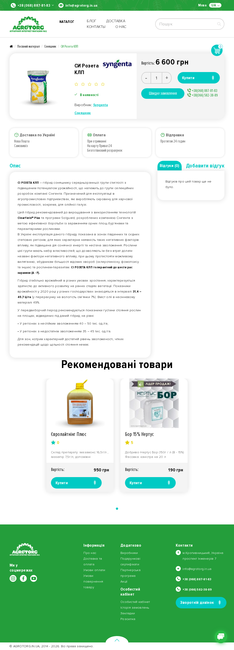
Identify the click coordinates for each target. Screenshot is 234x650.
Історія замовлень (134, 608)
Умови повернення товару (93, 581)
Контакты (96, 26)
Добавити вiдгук (205, 165)
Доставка (115, 21)
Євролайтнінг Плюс (68, 434)
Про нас (89, 553)
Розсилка (127, 619)
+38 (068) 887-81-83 (34, 5)
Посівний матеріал (28, 46)
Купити (62, 482)
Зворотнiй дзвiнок (197, 602)
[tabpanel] (80, 435)
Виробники (129, 553)
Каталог (66, 24)
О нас (121, 26)
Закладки (127, 613)
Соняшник (50, 46)
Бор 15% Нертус (139, 434)
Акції (123, 581)
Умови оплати (94, 570)
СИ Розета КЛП (69, 46)
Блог (91, 21)
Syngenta (100, 105)
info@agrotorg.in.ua (81, 5)
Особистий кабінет (135, 602)
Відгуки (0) (169, 165)
